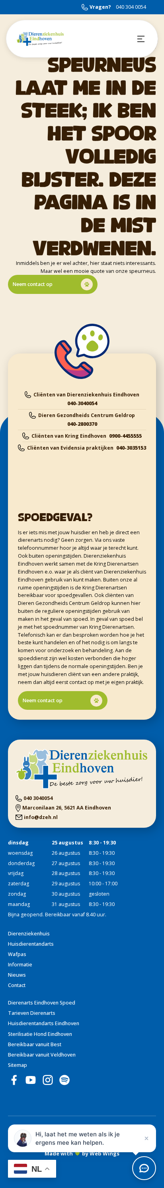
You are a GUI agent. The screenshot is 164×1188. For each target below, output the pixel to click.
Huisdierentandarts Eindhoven (43, 1023)
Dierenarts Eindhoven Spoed (41, 1002)
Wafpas (17, 954)
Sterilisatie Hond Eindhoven (40, 1034)
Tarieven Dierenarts (31, 1013)
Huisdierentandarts (31, 944)
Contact (16, 985)
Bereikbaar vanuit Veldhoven (42, 1054)
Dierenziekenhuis (29, 933)
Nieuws (17, 975)
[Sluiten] (146, 1138)
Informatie (20, 964)
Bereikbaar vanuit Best (34, 1044)
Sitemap (17, 1065)
